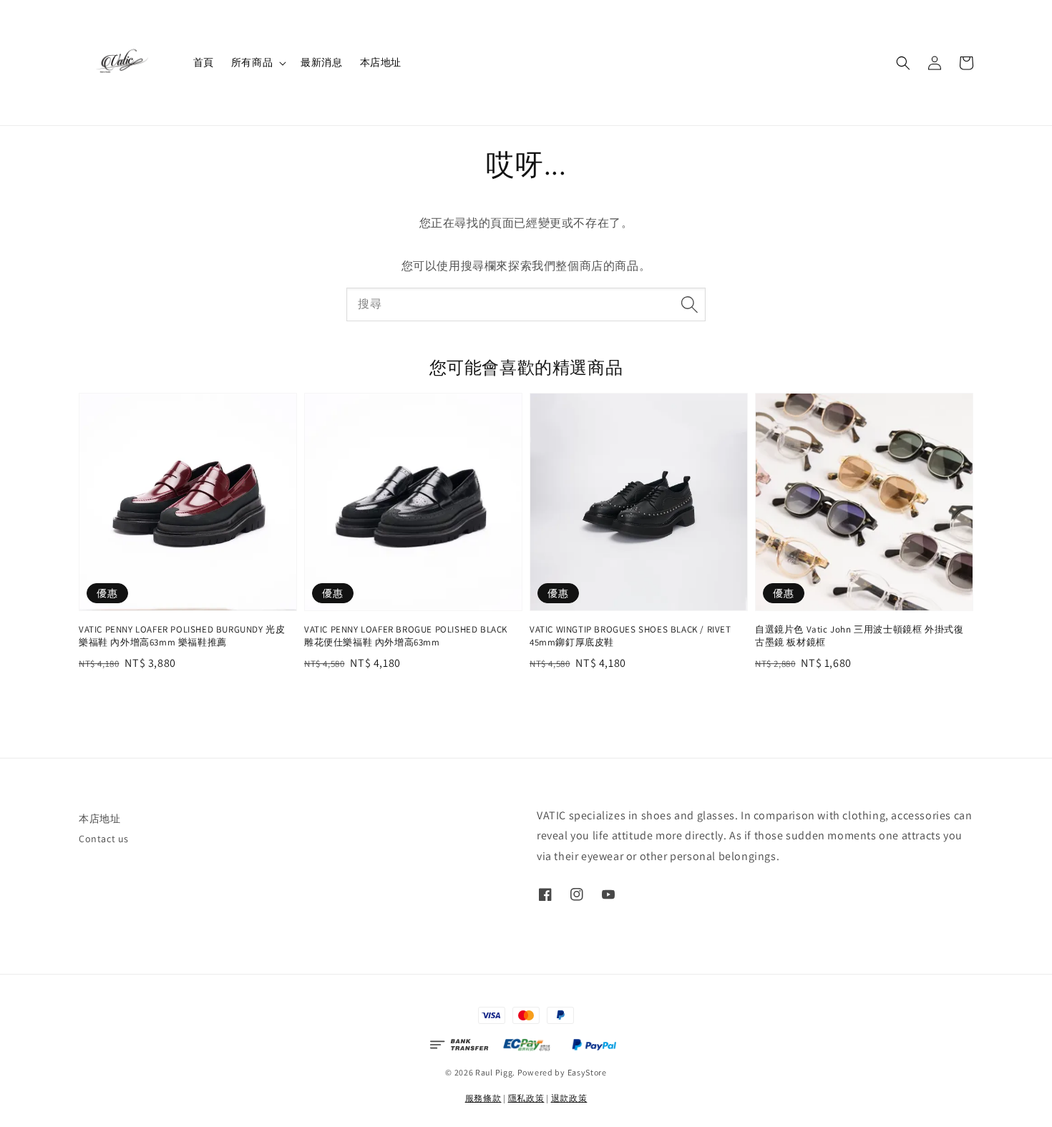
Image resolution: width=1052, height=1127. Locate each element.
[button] (903, 63)
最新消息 (321, 62)
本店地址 (380, 62)
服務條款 (483, 1098)
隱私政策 (526, 1098)
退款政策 (569, 1098)
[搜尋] (689, 304)
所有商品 (252, 62)
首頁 (203, 62)
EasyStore (587, 1072)
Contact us (104, 838)
